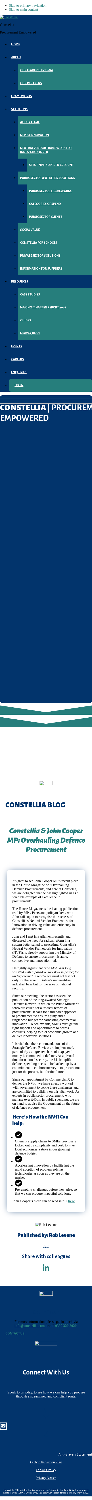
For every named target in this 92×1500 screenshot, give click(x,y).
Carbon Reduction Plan (46, 1462)
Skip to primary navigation (27, 5)
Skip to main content (23, 9)
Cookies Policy (46, 1470)
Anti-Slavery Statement (75, 1454)
